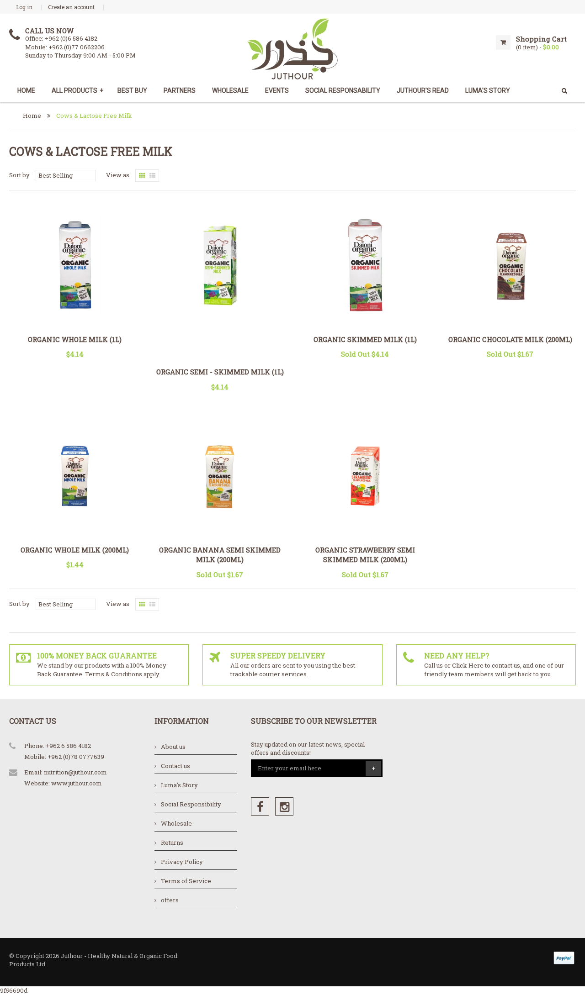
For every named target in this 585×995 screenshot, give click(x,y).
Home (26, 90)
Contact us (175, 766)
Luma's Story (179, 785)
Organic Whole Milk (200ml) (75, 549)
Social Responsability (342, 90)
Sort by (19, 175)
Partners (180, 90)
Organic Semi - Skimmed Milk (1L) (220, 371)
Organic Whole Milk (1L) (75, 339)
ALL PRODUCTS (77, 90)
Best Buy (132, 90)
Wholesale (230, 90)
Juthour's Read (423, 90)
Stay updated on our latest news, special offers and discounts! (308, 748)
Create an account (71, 7)
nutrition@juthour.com (75, 772)
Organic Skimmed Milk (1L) (365, 339)
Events (277, 90)
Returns (172, 842)
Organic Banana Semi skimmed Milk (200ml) (220, 554)
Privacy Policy (182, 862)
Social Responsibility (191, 804)
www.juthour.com (76, 783)
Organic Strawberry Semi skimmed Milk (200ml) (365, 554)
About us (173, 746)
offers (170, 900)
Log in (24, 7)
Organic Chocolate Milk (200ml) (510, 339)
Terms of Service (186, 881)
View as (117, 175)
